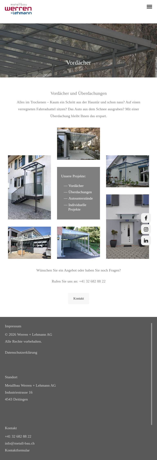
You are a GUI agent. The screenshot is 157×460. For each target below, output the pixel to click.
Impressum (13, 326)
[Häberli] (29, 187)
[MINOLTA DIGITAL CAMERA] (127, 171)
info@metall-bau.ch (20, 443)
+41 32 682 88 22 (92, 281)
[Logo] (18, 8)
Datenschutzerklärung (21, 352)
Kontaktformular (17, 450)
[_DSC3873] (127, 226)
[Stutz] (29, 243)
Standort (11, 377)
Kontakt (78, 298)
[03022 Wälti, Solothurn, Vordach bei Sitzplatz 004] (78, 144)
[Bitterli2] (78, 243)
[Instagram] (146, 229)
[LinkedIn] (146, 240)
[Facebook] (146, 218)
